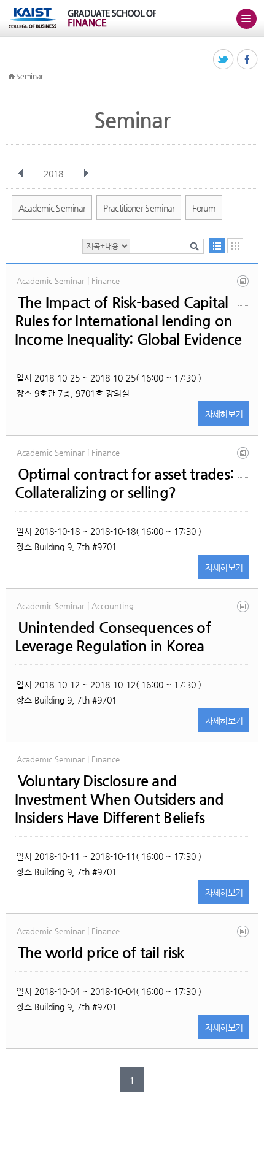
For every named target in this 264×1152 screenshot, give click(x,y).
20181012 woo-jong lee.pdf (243, 615)
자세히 (224, 414)
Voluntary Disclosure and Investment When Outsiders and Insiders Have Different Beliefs (119, 799)
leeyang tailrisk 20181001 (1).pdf (243, 940)
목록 (217, 245)
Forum (203, 208)
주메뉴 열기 (246, 18)
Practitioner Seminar (138, 208)
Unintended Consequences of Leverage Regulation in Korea (113, 637)
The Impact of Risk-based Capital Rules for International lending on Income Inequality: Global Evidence (128, 321)
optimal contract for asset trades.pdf (243, 462)
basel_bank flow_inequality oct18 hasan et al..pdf (243, 290)
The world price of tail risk (101, 952)
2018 (53, 174)
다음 (86, 173)
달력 (235, 245)
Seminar (29, 76)
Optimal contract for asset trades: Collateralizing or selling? (124, 483)
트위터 (224, 60)
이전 (21, 173)
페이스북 (247, 60)
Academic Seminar (52, 208)
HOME (12, 77)
